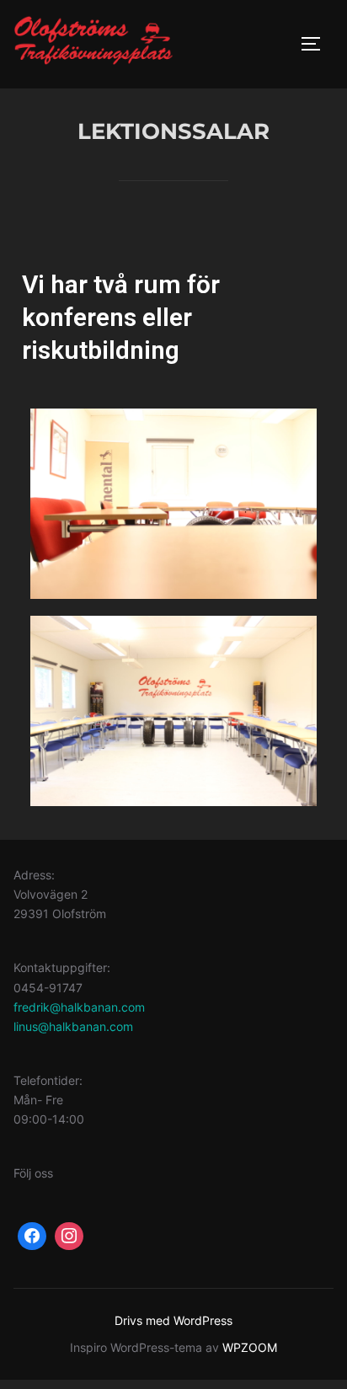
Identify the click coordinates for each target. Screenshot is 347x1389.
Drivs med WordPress (173, 1320)
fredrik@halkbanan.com (79, 1007)
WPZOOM (249, 1347)
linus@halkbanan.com (73, 1026)
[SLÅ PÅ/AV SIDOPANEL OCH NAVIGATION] (317, 43)
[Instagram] (69, 1236)
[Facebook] (32, 1236)
